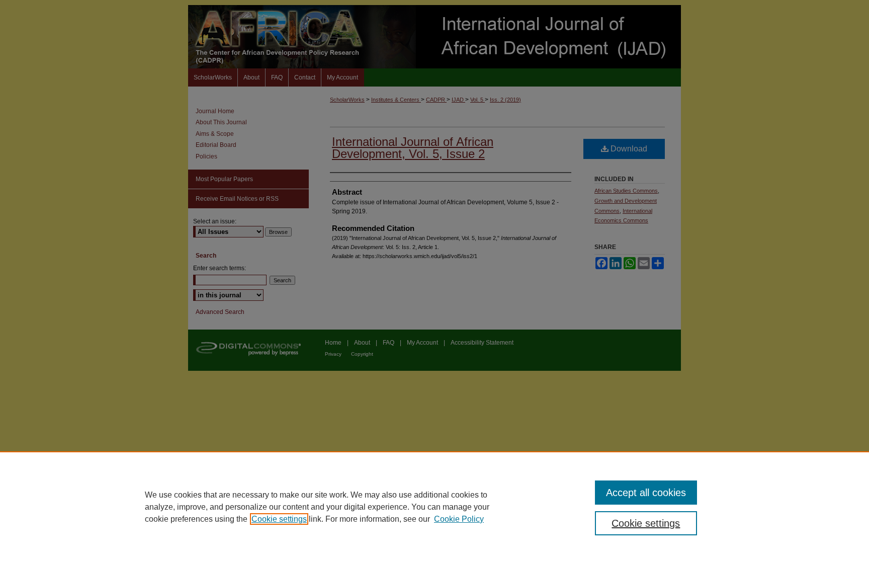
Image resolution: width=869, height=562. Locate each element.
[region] (434, 506)
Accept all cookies (646, 492)
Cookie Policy (459, 519)
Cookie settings (279, 519)
